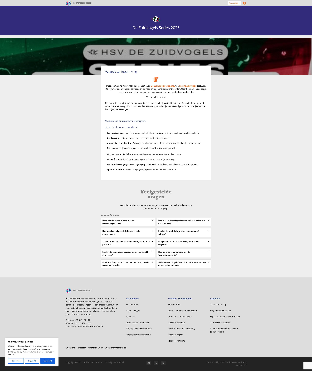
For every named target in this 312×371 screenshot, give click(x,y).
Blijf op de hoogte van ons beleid (225, 316)
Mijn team (130, 316)
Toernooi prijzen (175, 334)
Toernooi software (176, 340)
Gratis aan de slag (218, 304)
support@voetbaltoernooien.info (87, 326)
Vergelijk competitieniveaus (138, 334)
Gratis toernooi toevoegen (180, 316)
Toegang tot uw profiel (220, 310)
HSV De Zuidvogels (187, 86)
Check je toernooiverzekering (181, 328)
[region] (31, 352)
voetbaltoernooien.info (182, 92)
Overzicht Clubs (95, 347)
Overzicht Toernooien (76, 347)
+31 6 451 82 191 (82, 320)
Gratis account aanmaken (137, 322)
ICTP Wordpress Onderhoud (233, 362)
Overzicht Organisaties (115, 347)
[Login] (243, 3)
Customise (16, 361)
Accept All (48, 361)
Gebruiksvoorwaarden (220, 322)
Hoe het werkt (132, 304)
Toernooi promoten (177, 322)
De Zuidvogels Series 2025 (163, 86)
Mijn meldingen (133, 310)
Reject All (32, 361)
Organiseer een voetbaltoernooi (182, 310)
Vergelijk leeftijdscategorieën (139, 328)
